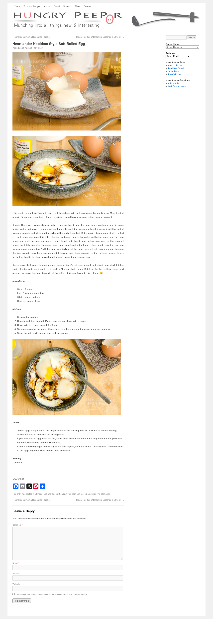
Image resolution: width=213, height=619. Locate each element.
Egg (45, 493)
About (78, 6)
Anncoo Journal (175, 65)
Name (15, 563)
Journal (46, 6)
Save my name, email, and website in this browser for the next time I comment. (52, 594)
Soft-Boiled (82, 493)
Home (17, 6)
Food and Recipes (31, 6)
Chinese (38, 493)
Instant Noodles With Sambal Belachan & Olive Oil (100, 36)
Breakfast (62, 493)
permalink (105, 493)
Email (15, 573)
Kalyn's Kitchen (175, 74)
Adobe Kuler (174, 83)
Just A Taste (173, 71)
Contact (87, 6)
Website (16, 583)
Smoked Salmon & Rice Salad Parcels (31, 36)
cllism (40, 47)
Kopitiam (72, 493)
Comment (17, 524)
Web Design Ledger (177, 86)
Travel (57, 6)
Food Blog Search (176, 68)
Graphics (67, 6)
